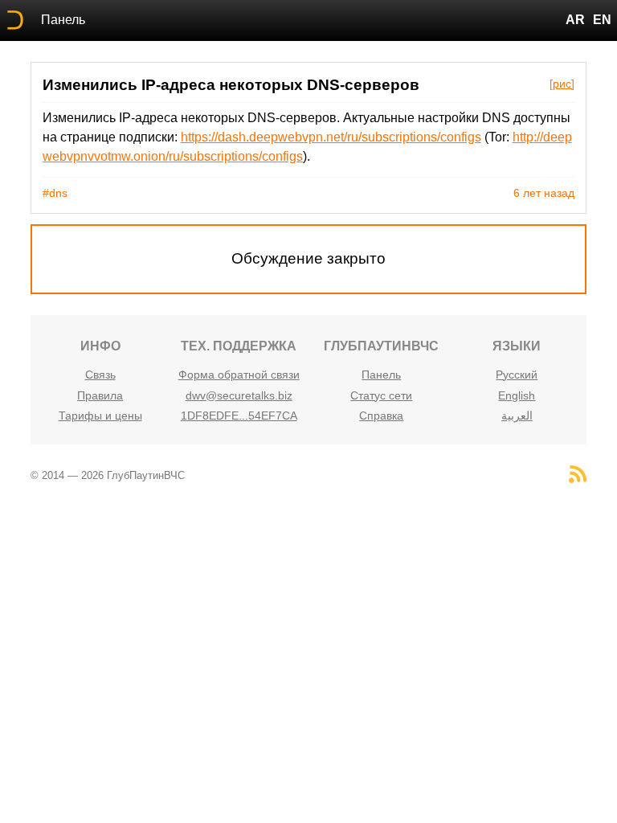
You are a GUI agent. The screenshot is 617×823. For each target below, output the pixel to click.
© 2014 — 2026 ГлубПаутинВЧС (108, 475)
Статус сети (381, 395)
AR (575, 20)
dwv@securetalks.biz (239, 395)
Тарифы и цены (100, 415)
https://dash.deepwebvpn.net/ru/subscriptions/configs (331, 137)
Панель (63, 20)
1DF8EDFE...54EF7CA (239, 415)
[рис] (562, 83)
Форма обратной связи (239, 374)
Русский (516, 374)
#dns (55, 192)
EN (602, 20)
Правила (100, 395)
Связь (100, 374)
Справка (381, 415)
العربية (517, 415)
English (516, 395)
